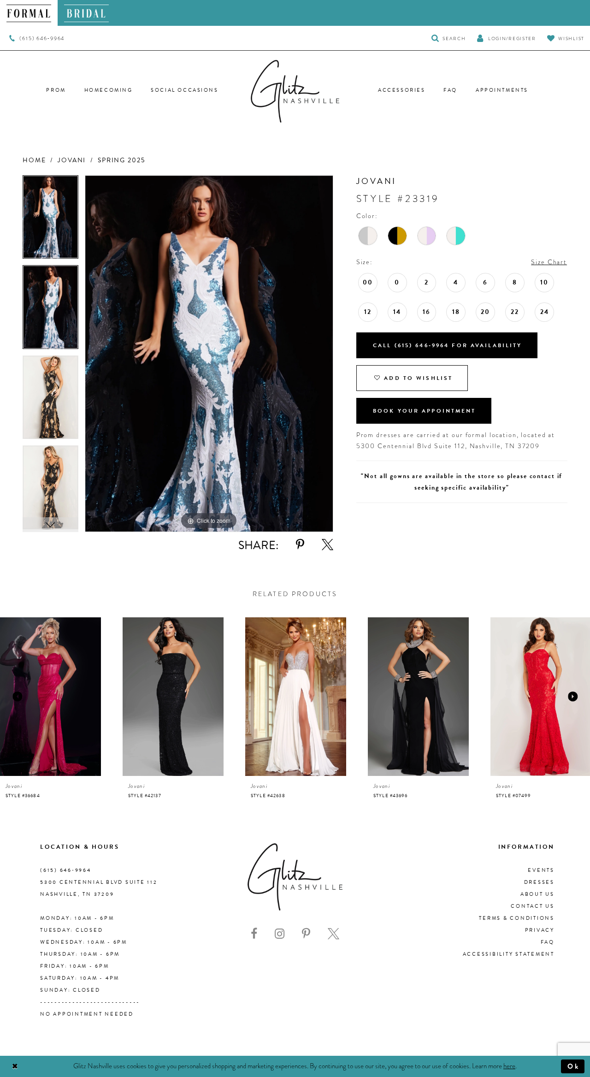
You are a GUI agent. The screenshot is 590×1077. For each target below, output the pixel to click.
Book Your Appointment (424, 411)
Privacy (540, 930)
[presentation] (50, 696)
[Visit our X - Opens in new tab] (333, 934)
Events (541, 870)
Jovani (72, 160)
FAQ (548, 942)
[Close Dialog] (15, 1067)
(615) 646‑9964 (65, 870)
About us (537, 894)
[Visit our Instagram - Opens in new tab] (279, 934)
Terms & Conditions (517, 918)
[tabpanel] (50, 220)
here (509, 1066)
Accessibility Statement (509, 954)
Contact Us (533, 906)
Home (34, 160)
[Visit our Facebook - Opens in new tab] (254, 934)
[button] (506, 38)
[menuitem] (29, 13)
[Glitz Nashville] (295, 91)
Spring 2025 (121, 160)
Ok (573, 1066)
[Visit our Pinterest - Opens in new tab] (306, 934)
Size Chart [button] (549, 261)
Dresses (539, 882)
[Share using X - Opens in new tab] (327, 545)
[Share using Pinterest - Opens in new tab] (300, 545)
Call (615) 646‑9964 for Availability (447, 345)
